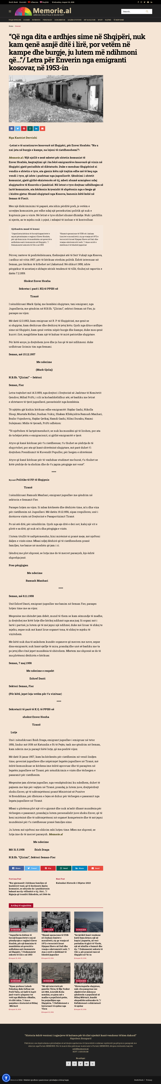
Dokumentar (60, 20)
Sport (100, 20)
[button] (6, 1077)
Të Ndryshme (119, 20)
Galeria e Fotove (74, 20)
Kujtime (108, 20)
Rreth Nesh (13, 2)
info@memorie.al (80, 1049)
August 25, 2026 (15, 958)
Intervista (36, 20)
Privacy (149, 1080)
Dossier (27, 20)
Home (11, 26)
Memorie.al (14, 1080)
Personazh (47, 20)
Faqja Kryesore (15, 20)
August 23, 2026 (48, 1012)
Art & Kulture (89, 20)
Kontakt (22, 2)
